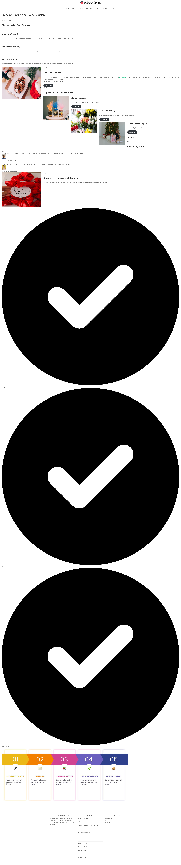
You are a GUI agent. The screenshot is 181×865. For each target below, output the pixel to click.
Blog (97, 8)
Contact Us (108, 822)
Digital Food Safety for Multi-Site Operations (88, 825)
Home (67, 8)
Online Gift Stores (82, 854)
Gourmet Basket (123, 77)
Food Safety (80, 829)
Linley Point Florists (82, 843)
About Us (107, 820)
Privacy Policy (108, 818)
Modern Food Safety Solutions (85, 846)
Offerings (104, 8)
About (73, 8)
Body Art (81, 8)
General (80, 836)
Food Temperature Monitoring (85, 832)
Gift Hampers (89, 8)
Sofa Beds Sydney (82, 857)
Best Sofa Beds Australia (83, 818)
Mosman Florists (82, 850)
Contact (113, 8)
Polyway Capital (55, 818)
